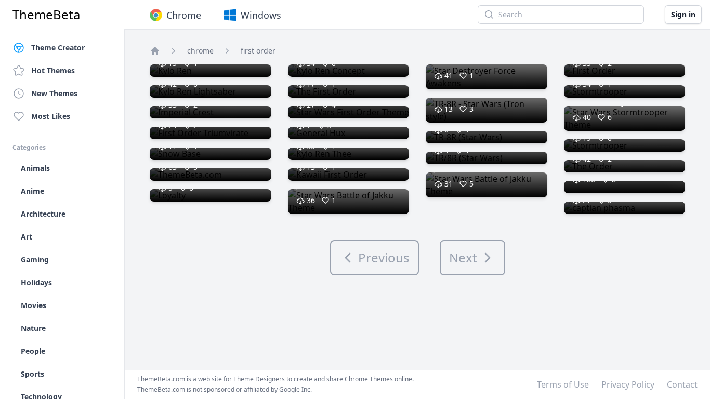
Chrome (183, 15)
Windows (261, 15)
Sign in (683, 14)
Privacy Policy (627, 384)
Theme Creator (58, 47)
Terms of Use (563, 384)
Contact (682, 384)
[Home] (155, 51)
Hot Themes (53, 70)
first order (258, 51)
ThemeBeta (46, 14)
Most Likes (50, 116)
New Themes (54, 93)
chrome (200, 51)
